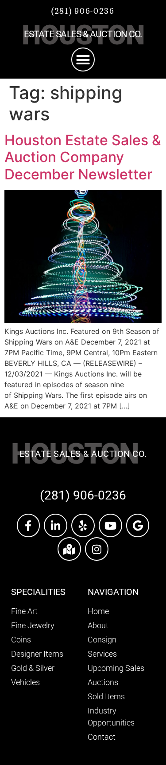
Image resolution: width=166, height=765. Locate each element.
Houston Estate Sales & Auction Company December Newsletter (82, 157)
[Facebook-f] (28, 525)
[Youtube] (110, 525)
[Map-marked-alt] (69, 549)
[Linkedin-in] (55, 525)
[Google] (138, 525)
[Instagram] (96, 549)
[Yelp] (83, 525)
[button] (83, 59)
